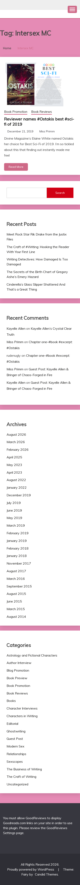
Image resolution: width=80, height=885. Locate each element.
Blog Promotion (18, 670)
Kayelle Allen (16, 328)
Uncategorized (17, 784)
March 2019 (16, 525)
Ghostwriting (16, 731)
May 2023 (14, 465)
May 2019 (14, 518)
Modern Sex (15, 746)
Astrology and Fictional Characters (32, 655)
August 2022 (16, 480)
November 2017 (19, 563)
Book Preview (17, 678)
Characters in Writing (22, 716)
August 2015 (16, 594)
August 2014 (16, 616)
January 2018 (17, 556)
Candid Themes (46, 874)
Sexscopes (15, 761)
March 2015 (16, 609)
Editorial (12, 723)
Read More (16, 167)
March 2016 (16, 579)
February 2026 (18, 449)
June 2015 (14, 601)
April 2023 (14, 472)
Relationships (16, 754)
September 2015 (19, 586)
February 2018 (18, 548)
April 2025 (14, 457)
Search (60, 193)
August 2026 (16, 434)
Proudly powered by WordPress (31, 869)
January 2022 (17, 487)
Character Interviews (22, 708)
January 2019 (17, 541)
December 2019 (19, 495)
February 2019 (18, 533)
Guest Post (15, 739)
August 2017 (16, 571)
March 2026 (16, 442)
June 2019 (14, 510)
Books (11, 701)
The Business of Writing (24, 769)
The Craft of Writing (21, 776)
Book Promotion (15, 112)
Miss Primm (47, 131)
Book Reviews (41, 112)
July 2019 (14, 503)
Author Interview (19, 663)
